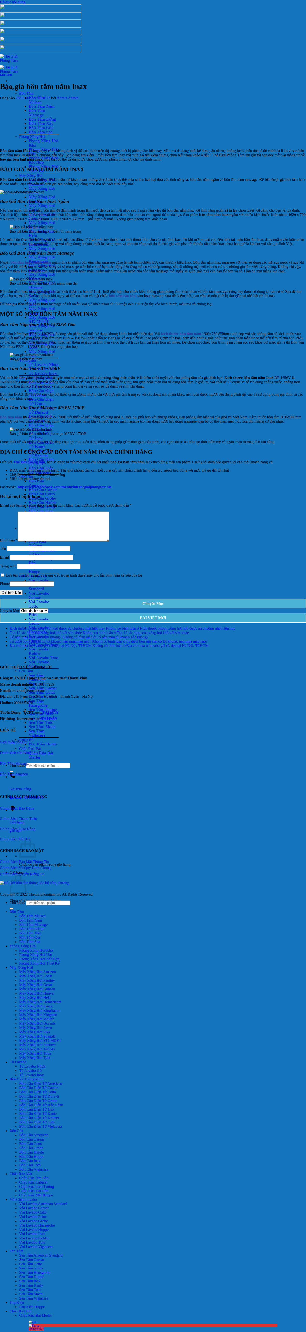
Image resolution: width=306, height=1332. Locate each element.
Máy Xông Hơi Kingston (38, 1015)
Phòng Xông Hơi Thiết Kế (39, 963)
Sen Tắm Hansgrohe (38, 703)
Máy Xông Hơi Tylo (34, 1058)
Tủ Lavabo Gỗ (30, 1071)
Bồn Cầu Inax (41, 511)
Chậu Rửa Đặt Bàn (41, 560)
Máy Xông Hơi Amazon (37, 972)
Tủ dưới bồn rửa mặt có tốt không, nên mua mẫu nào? (50, 641)
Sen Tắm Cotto (30, 1264)
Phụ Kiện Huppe (43, 744)
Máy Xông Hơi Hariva (42, 224)
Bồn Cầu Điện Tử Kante (41, 444)
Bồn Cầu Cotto (42, 494)
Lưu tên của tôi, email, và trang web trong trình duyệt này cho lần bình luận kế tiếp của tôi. (74, 575)
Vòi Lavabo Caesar (39, 595)
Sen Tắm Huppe (31, 1277)
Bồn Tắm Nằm (42, 106)
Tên (3, 548)
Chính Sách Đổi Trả (15, 839)
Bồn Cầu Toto (30, 1165)
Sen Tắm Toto (41, 722)
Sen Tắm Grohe (31, 1268)
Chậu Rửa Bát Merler (41, 755)
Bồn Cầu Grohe (42, 498)
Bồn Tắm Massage (37, 112)
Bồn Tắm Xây (41, 123)
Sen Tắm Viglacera (37, 733)
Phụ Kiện (17, 1303)
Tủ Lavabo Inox (43, 373)
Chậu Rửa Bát (30, 748)
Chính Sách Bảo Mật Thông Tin (24, 862)
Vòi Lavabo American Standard (43, 1204)
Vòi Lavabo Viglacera (36, 1247)
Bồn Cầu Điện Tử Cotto (41, 401)
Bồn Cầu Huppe (31, 1156)
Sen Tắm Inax (29, 1281)
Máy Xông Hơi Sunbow (42, 327)
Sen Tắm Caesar (31, 1260)
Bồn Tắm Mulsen (32, 916)
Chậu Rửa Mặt (21, 1174)
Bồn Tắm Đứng (42, 119)
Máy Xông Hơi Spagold (37, 1036)
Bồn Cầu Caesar (43, 489)
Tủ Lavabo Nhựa (43, 364)
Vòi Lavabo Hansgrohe (37, 1225)
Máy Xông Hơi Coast (35, 976)
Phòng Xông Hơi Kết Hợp (39, 959)
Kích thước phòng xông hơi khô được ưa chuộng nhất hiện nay (57, 628)
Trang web (8, 566)
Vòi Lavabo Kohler (39, 651)
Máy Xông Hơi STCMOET (42, 319)
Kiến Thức (6, 74)
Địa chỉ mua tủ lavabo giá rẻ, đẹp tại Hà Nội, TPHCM (51, 646)
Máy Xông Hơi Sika (34, 1032)
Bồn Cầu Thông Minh (26, 1079)
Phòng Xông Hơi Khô (43, 142)
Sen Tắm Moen (42, 726)
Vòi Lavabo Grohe (39, 621)
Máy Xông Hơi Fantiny (37, 980)
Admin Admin (67, 98)
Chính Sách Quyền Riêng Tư (22, 874)
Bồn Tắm (26, 93)
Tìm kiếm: (17, 903)
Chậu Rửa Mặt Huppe (41, 569)
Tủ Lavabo (18, 1062)
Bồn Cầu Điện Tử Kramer (39, 1118)
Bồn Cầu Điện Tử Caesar (38, 1088)
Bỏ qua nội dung (12, 2)
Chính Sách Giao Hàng (17, 829)
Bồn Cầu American (37, 483)
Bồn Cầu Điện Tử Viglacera (40, 1126)
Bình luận (9, 540)
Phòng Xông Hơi (32, 136)
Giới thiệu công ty (13, 742)
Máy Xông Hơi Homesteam (40, 1002)
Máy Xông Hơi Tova (35, 1053)
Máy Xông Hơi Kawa (35, 1006)
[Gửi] (11, 908)
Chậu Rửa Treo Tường (42, 552)
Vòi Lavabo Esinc (33, 1217)
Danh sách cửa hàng (15, 753)
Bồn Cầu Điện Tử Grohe (38, 1101)
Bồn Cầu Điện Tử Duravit (39, 1096)
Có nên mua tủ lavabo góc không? (35, 637)
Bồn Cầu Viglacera (33, 1169)
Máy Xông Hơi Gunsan (37, 989)
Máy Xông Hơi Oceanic (37, 1023)
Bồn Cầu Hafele (43, 502)
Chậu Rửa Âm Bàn (34, 1178)
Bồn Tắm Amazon (14, 774)
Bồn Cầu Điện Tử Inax (36, 1109)
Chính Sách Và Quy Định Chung (25, 868)
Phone (5, 584)
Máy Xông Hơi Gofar (42, 207)
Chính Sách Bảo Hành (17, 808)
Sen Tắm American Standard (41, 1255)
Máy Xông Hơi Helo (35, 998)
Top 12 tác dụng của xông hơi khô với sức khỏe (46, 633)
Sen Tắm (26, 671)
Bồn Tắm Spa (41, 132)
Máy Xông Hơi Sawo (35, 1028)
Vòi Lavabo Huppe (34, 1229)
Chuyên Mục (10, 610)
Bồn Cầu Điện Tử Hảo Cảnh (41, 427)
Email (4, 557)
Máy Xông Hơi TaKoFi (37, 1049)
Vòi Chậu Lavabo (23, 1199)
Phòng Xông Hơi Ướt (35, 955)
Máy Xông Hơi (30, 175)
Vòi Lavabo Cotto (39, 603)
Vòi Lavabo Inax (32, 1234)
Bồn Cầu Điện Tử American (40, 1083)
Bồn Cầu (16, 1131)
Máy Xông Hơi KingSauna (42, 259)
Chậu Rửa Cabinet (37, 543)
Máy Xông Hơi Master (42, 276)
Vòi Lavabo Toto (43, 657)
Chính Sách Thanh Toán (19, 819)
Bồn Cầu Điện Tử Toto (37, 1122)
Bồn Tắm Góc (41, 127)
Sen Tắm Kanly (31, 1285)
